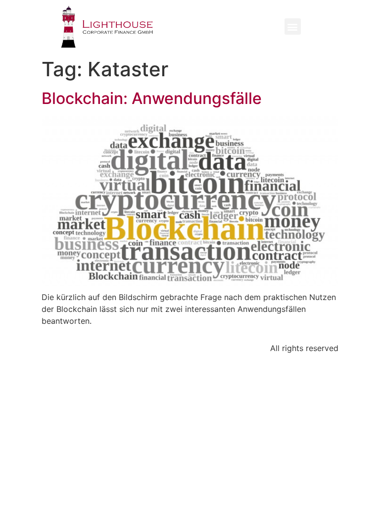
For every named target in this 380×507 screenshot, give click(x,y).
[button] (293, 26)
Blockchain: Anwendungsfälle (152, 98)
